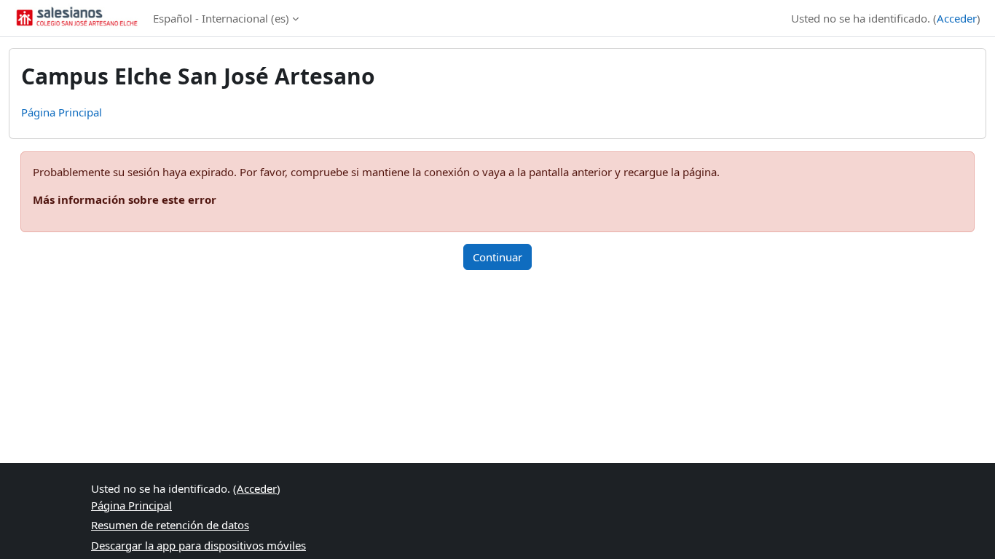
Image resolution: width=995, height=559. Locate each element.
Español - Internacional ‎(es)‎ (221, 18)
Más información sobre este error (124, 199)
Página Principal (61, 112)
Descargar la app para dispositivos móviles (198, 545)
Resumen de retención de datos (170, 525)
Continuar (497, 257)
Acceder (957, 18)
